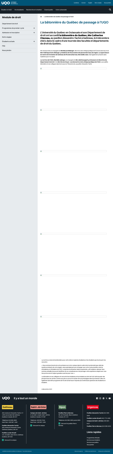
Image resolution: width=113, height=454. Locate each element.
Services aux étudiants (93, 440)
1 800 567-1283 (12, 422)
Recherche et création (34, 10)
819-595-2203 (106, 426)
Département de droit (10, 24)
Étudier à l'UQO (6, 10)
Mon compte (98, 3)
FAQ (3, 46)
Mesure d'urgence (79, 451)
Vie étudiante (19, 10)
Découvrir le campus (10, 440)
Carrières (76, 3)
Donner (84, 3)
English (90, 3)
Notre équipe (6, 37)
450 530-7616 (41, 420)
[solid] (3, 440)
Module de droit (11, 17)
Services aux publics (93, 442)
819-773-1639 (106, 418)
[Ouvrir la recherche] (110, 10)
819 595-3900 (13, 420)
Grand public (48, 10)
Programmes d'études (93, 438)
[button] (34, 28)
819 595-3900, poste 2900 (72, 420)
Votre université (61, 10)
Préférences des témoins (90, 451)
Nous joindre (107, 3)
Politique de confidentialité (104, 451)
